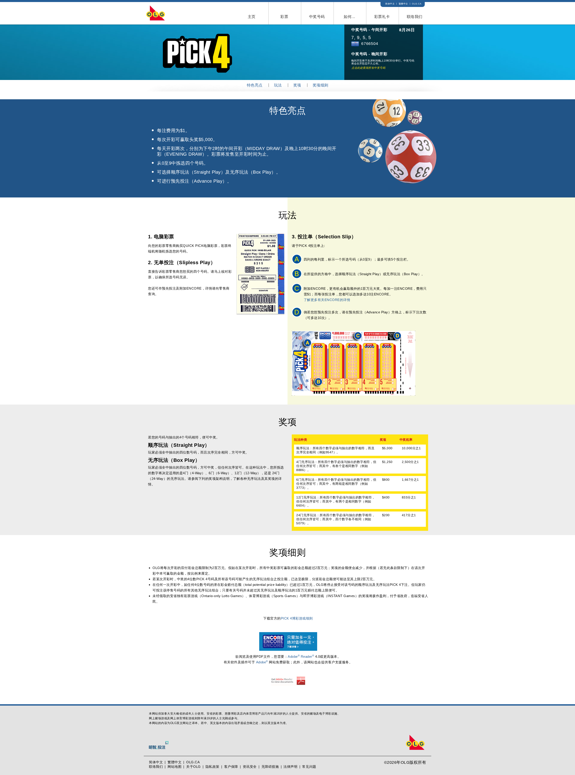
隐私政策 (212, 766)
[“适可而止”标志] (158, 749)
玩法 (278, 85)
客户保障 (231, 766)
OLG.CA (416, 3)
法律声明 (290, 766)
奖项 (297, 85)
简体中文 (390, 3)
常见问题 (309, 766)
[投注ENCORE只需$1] (288, 635)
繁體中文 (403, 3)
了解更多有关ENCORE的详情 (327, 300)
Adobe (262, 662)
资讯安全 (250, 766)
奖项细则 (320, 85)
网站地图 (174, 766)
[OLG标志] (166, 12)
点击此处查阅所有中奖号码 (368, 67)
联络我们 (156, 766)
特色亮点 (255, 85)
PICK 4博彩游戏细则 (297, 618)
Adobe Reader (301, 656)
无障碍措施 (270, 766)
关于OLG (193, 766)
